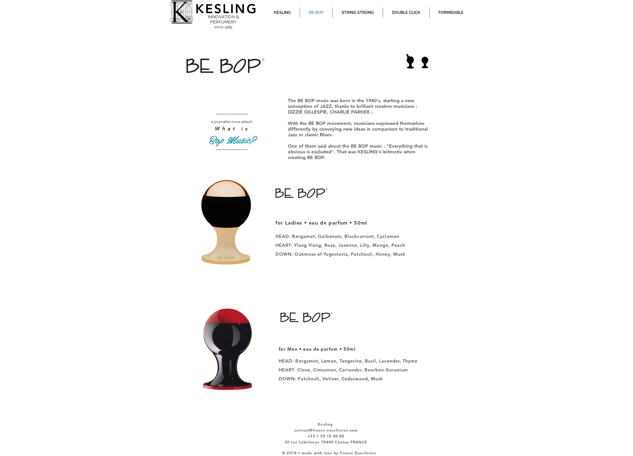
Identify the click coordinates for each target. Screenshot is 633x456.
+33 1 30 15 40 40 (325, 436)
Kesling (326, 424)
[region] (232, 132)
